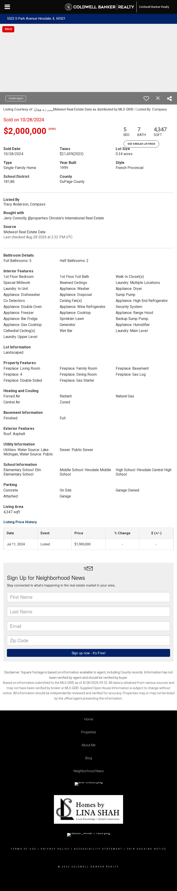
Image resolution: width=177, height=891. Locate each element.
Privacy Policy (55, 849)
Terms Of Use (23, 849)
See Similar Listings (141, 143)
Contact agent (16, 98)
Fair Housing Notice (146, 849)
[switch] (146, 98)
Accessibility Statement (98, 849)
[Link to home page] (99, 7)
